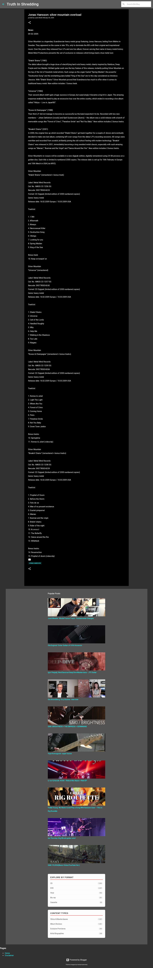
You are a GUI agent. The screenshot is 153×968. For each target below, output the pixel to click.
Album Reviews (76, 924)
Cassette (76, 902)
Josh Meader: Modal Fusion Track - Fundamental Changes (71, 618)
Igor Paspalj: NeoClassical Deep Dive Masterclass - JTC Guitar (72, 672)
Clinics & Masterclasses (76, 919)
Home (7, 953)
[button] (29, 22)
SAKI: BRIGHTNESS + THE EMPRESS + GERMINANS (67, 726)
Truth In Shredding (23, 4)
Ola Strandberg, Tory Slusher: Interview (63, 699)
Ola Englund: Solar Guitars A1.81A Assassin (65, 645)
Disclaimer (9, 955)
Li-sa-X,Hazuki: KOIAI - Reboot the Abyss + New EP (67, 781)
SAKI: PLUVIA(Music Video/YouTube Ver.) (64, 865)
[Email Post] (29, 560)
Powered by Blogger (78, 960)
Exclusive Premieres (76, 929)
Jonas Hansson (35, 563)
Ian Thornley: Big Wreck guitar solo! (62, 838)
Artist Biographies (76, 933)
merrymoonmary (82, 964)
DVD (76, 888)
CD (76, 883)
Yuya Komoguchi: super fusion (60, 754)
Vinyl (76, 893)
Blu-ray (76, 898)
